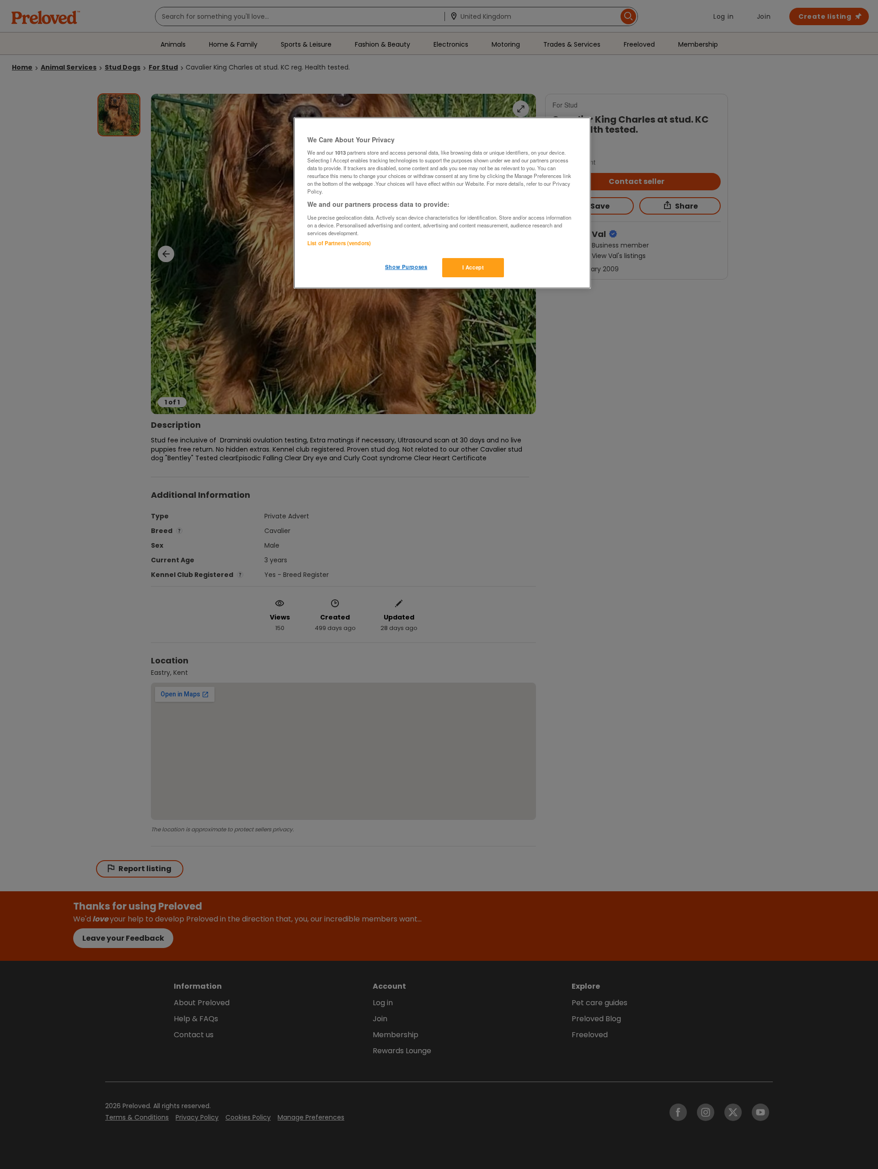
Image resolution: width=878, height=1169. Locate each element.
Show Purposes (406, 266)
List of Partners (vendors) (339, 243)
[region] (442, 203)
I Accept (473, 267)
